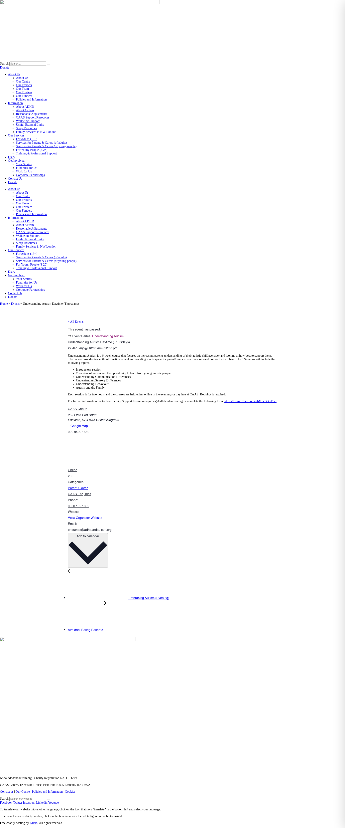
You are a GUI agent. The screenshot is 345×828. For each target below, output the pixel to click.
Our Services (16, 135)
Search (4, 63)
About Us (14, 74)
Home (4, 303)
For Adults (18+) (26, 139)
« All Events (75, 321)
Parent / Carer (78, 488)
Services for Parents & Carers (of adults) (41, 142)
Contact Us (15, 178)
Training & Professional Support (36, 153)
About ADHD (25, 106)
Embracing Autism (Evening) (148, 597)
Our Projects (24, 85)
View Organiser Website (85, 517)
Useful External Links (30, 124)
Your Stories (24, 164)
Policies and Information (31, 99)
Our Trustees (24, 92)
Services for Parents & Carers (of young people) (46, 146)
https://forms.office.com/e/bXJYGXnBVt (250, 401)
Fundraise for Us (26, 167)
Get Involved (16, 160)
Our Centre (23, 81)
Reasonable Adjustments (31, 113)
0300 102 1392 (78, 506)
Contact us (6, 791)
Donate (12, 182)
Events (15, 303)
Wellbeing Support (28, 121)
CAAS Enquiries (79, 494)
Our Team (22, 88)
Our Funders (24, 96)
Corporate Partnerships (30, 175)
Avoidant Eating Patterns (86, 629)
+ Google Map (78, 425)
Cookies (70, 791)
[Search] (48, 64)
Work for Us (24, 171)
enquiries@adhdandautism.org (90, 529)
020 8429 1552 (78, 431)
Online (72, 470)
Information (15, 103)
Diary (11, 157)
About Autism (25, 110)
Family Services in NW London (36, 131)
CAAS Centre (77, 408)
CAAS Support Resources (32, 117)
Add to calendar (88, 536)
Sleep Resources (26, 128)
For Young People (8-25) (31, 149)
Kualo (34, 823)
